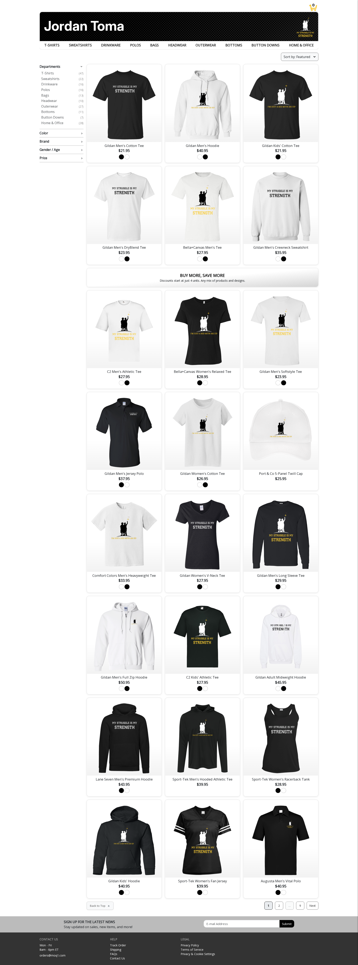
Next (312, 906)
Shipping (115, 950)
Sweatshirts (80, 45)
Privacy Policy (190, 945)
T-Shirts (51, 45)
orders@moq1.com (52, 955)
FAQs (113, 954)
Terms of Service (192, 950)
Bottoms (233, 45)
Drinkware (111, 45)
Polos (135, 45)
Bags (154, 45)
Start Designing (124, 134)
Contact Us (117, 958)
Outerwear (206, 45)
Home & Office (301, 45)
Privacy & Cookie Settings (198, 954)
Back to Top (100, 906)
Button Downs (265, 45)
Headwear (177, 45)
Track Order (118, 945)
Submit (287, 924)
